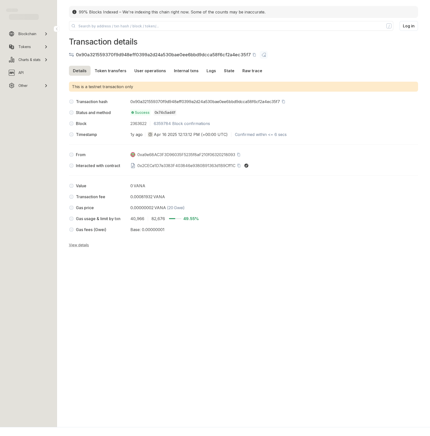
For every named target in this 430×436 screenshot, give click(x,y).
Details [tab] (80, 70)
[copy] (255, 54)
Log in (409, 25)
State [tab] (229, 70)
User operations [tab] (150, 70)
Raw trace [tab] (252, 70)
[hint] (71, 101)
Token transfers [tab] (110, 70)
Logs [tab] (211, 70)
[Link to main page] (24, 17)
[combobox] (150, 134)
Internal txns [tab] (186, 70)
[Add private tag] (264, 55)
